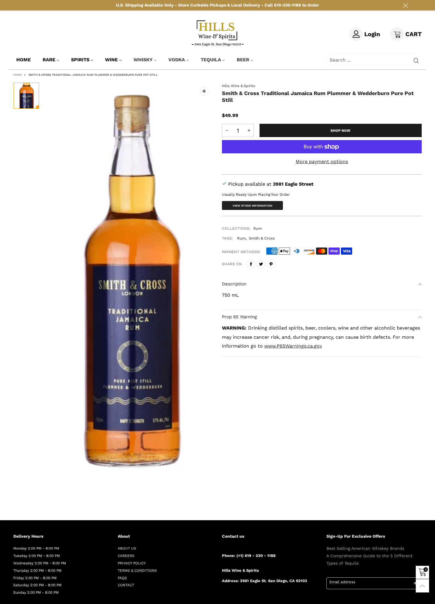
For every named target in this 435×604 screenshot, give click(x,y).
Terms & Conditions (137, 570)
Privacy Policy (132, 563)
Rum (257, 228)
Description (234, 284)
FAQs (122, 578)
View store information (252, 205)
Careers (126, 556)
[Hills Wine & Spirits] (217, 32)
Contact (126, 585)
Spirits (80, 59)
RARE (49, 59)
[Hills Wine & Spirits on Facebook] (224, 596)
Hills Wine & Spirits (238, 86)
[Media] (204, 91)
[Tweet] (261, 264)
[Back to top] (422, 585)
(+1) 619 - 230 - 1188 (256, 555)
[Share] (250, 264)
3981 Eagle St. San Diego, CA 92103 (273, 581)
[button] (226, 130)
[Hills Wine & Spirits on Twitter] (232, 596)
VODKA (176, 59)
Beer (243, 59)
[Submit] (416, 60)
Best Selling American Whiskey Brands (365, 548)
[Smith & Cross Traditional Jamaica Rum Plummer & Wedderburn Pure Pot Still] (130, 280)
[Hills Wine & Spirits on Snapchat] (258, 596)
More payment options (322, 161)
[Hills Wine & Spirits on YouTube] (266, 596)
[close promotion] (405, 5)
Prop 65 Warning (239, 316)
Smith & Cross (262, 238)
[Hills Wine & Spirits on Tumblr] (249, 596)
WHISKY (143, 59)
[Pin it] (271, 264)
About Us (127, 548)
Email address (342, 582)
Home (23, 59)
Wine (111, 59)
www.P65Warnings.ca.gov (293, 346)
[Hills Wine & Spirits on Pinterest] (241, 596)
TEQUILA (211, 59)
